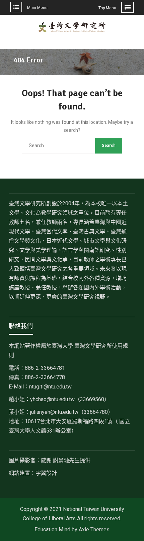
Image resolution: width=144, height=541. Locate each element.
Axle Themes (94, 529)
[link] (70, 399)
